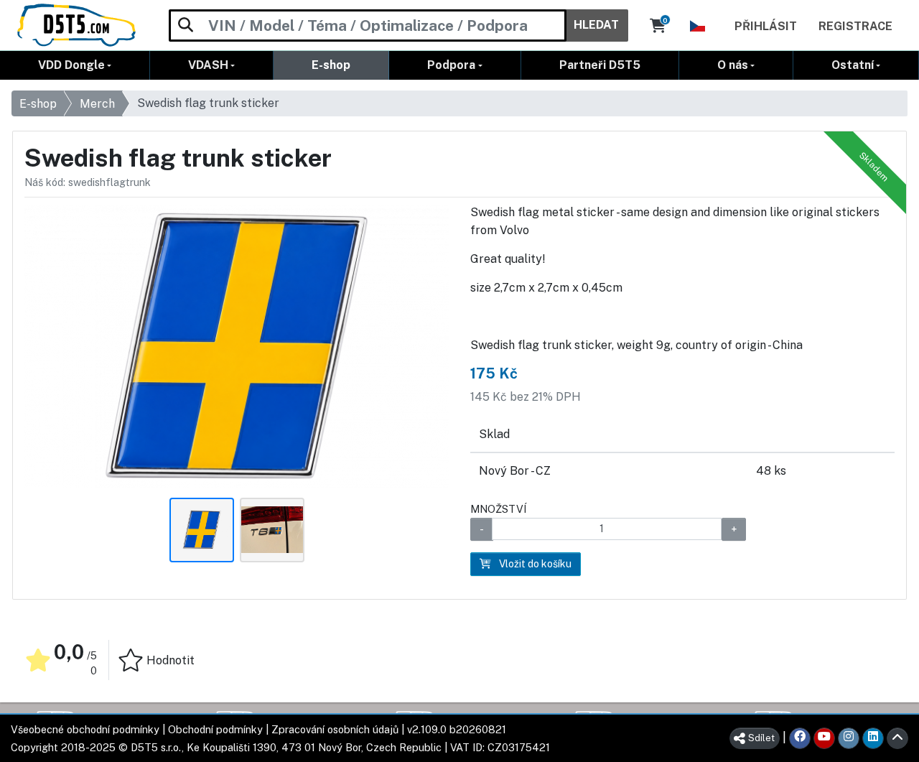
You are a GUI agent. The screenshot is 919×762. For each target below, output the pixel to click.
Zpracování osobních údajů (334, 729)
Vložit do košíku (534, 564)
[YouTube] (824, 738)
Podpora (451, 65)
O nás (732, 65)
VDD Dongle (71, 65)
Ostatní (852, 65)
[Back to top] (897, 738)
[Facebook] (800, 738)
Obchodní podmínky (215, 729)
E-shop (331, 65)
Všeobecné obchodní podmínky (85, 729)
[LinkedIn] (873, 738)
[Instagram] (848, 738)
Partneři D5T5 (599, 65)
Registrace (855, 26)
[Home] (76, 25)
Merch (97, 104)
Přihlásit (765, 26)
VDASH (208, 65)
